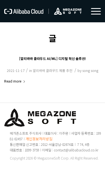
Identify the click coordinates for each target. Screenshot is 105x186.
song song (90, 70)
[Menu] (93, 11)
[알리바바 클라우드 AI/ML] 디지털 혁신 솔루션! (52, 58)
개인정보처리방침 (38, 138)
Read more (12, 81)
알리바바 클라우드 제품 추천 (52, 70)
